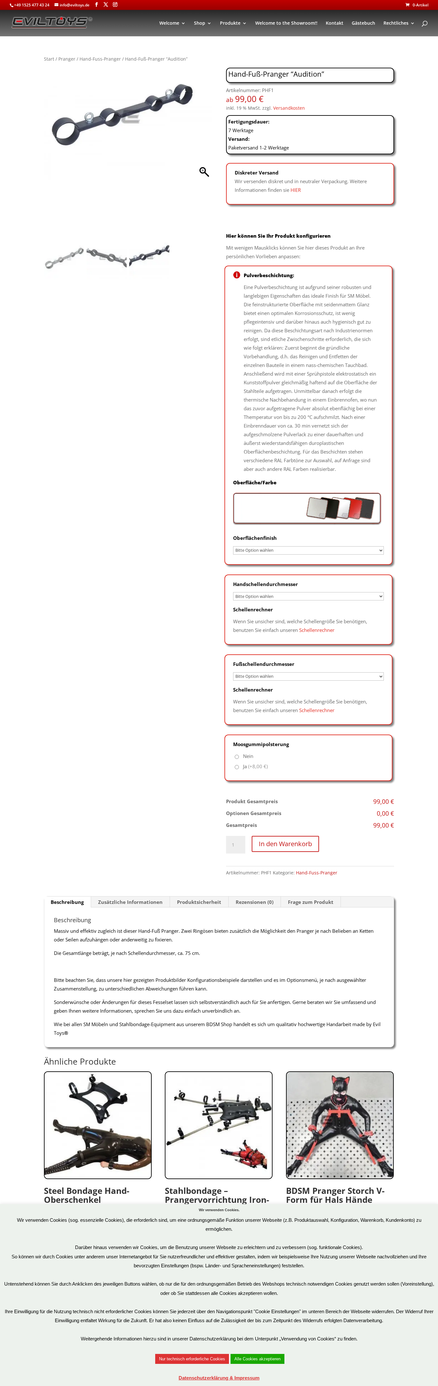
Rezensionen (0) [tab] (255, 902)
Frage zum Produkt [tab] (310, 902)
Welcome (169, 23)
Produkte (230, 23)
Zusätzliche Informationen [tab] (130, 902)
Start (49, 59)
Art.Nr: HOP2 (217, 1209)
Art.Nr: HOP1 (86, 1209)
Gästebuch (363, 23)
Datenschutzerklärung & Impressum (219, 1378)
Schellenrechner (316, 630)
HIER (296, 190)
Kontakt (334, 23)
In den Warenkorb (285, 843)
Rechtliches (396, 23)
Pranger (66, 59)
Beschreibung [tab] (67, 902)
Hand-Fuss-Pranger (100, 59)
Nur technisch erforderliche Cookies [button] (192, 1358)
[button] (204, 155)
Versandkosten (289, 108)
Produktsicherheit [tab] (199, 902)
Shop (199, 23)
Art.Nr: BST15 (335, 1209)
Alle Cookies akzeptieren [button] (257, 1358)
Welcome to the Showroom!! (286, 23)
